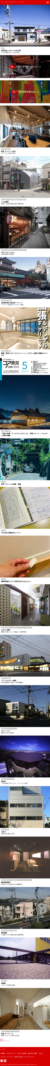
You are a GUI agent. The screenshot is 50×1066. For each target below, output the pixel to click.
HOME (3, 1053)
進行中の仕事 (32, 1053)
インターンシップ (7, 1057)
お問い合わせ (18, 1057)
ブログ (40, 1053)
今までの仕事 (21, 1053)
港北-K (1, 1039)
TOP (3, 1049)
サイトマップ (29, 1057)
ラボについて (11, 1053)
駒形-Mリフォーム (4, 1040)
